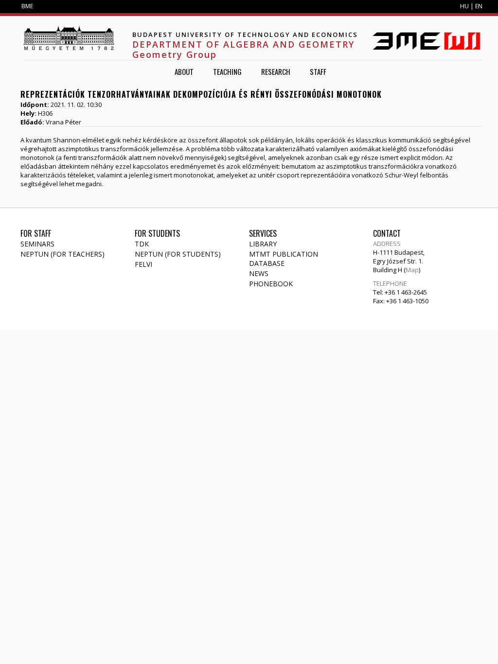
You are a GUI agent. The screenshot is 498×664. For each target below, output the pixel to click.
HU (464, 6)
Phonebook (271, 283)
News (258, 273)
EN (478, 6)
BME (27, 6)
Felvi (143, 264)
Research (275, 71)
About (184, 71)
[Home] (69, 38)
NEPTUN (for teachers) (62, 254)
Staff (318, 71)
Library (263, 243)
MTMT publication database (283, 258)
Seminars (37, 243)
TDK (142, 243)
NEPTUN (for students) (178, 254)
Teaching (227, 71)
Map (412, 269)
